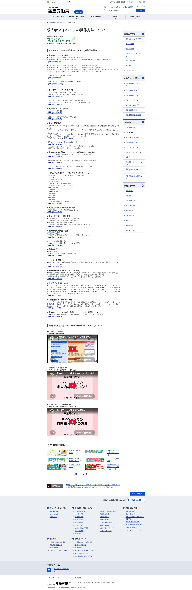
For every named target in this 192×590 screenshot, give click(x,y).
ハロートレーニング (81, 525)
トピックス (53, 517)
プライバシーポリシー (65, 578)
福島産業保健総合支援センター (134, 177)
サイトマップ (141, 7)
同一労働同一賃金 (131, 90)
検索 (141, 10)
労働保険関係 (130, 49)
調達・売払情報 (131, 61)
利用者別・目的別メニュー (58, 550)
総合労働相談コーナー (133, 95)
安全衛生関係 (79, 514)
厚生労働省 (142, 2)
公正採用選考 (130, 70)
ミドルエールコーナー (133, 147)
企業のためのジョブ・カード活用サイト (134, 170)
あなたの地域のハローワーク (84, 553)
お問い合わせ (115, 7)
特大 (132, 2)
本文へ (106, 7)
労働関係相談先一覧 (56, 545)
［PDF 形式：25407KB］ (55, 84)
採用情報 (128, 220)
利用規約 (78, 578)
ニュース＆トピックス (58, 508)
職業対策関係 (104, 519)
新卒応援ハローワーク (133, 137)
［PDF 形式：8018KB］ (54, 266)
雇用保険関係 (104, 517)
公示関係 (78, 533)
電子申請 (128, 65)
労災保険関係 (79, 517)
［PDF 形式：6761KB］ (54, 226)
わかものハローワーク (133, 142)
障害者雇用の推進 (131, 110)
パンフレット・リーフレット (134, 55)
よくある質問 (130, 215)
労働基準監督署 (131, 127)
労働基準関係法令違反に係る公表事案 (135, 518)
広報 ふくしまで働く (133, 100)
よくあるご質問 (128, 7)
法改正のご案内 (80, 511)
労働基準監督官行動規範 (133, 115)
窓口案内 (53, 539)
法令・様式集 (130, 44)
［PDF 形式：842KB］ (54, 308)
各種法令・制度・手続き (84, 508)
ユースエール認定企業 (133, 105)
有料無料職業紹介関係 (82, 528)
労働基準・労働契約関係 (108, 511)
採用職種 (128, 196)
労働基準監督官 (131, 200)
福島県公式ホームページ (133, 152)
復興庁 (128, 157)
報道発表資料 (54, 511)
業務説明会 (129, 225)
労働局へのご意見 (136, 500)
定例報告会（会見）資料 (133, 39)
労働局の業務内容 (80, 545)
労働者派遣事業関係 (106, 522)
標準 (123, 2)
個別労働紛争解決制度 (107, 528)
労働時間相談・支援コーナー (134, 84)
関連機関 (127, 123)
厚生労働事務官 (131, 205)
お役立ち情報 (129, 34)
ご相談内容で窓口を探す (57, 542)
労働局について (80, 539)
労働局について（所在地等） (84, 542)
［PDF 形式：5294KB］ (54, 279)
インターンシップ (131, 230)
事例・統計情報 (131, 508)
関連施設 (78, 548)
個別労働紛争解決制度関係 (134, 524)
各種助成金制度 (105, 525)
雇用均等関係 (79, 522)
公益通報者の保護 (106, 531)
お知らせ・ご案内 (131, 78)
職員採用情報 (129, 186)
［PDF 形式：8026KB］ (54, 255)
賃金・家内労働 (130, 514)
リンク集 (51, 578)
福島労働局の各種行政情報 (83, 556)
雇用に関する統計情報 (133, 522)
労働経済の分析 (130, 527)
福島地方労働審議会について (84, 550)
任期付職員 (129, 210)
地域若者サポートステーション (134, 163)
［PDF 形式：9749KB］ (54, 212)
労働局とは (129, 191)
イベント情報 (54, 514)
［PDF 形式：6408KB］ (54, 245)
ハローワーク (130, 132)
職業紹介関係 (79, 519)
